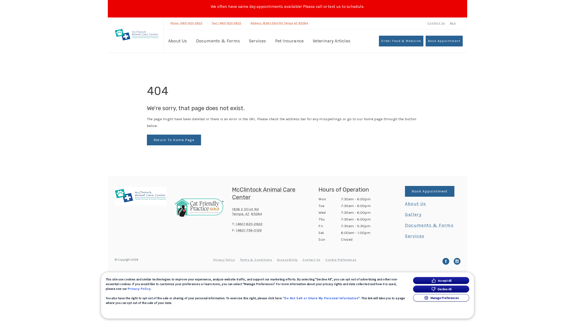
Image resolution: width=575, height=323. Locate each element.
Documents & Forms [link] (218, 41)
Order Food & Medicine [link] (401, 41)
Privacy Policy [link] (224, 260)
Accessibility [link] (287, 260)
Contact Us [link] (436, 23)
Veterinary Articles (331, 41)
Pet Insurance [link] (289, 41)
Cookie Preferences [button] (340, 260)
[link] (137, 35)
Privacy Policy (139, 289)
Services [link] (257, 41)
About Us (177, 41)
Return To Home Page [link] (174, 140)
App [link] (453, 23)
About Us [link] (415, 204)
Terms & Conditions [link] (256, 260)
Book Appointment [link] (444, 41)
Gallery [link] (413, 215)
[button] (201, 207)
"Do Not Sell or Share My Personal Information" (321, 298)
